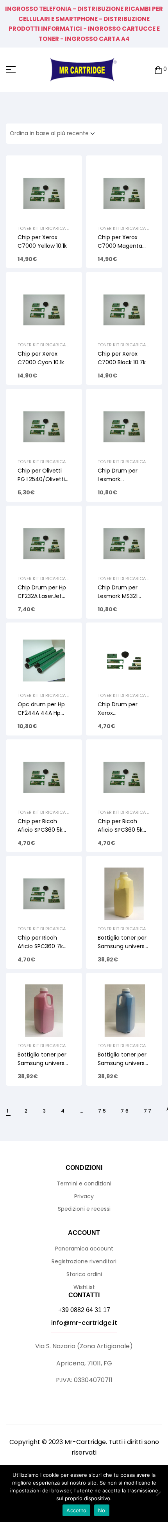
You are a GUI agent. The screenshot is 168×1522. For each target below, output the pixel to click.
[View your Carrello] (158, 69)
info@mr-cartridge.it (84, 1322)
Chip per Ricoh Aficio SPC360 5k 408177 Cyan (120, 829)
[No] (158, 1493)
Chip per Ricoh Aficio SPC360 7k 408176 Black (40, 946)
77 (148, 1111)
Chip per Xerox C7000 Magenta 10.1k (120, 245)
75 (102, 1111)
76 (125, 1111)
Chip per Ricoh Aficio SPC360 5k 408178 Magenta (40, 829)
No (101, 1510)
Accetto (76, 1510)
